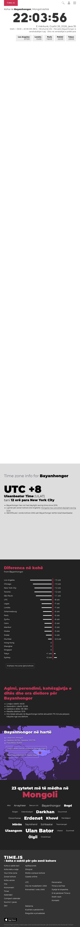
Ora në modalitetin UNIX (36, 886)
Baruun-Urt (33, 805)
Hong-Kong (9, 643)
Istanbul (7, 627)
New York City (10, 588)
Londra (38, 38)
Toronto (7, 592)
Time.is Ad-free (58, 886)
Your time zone (10, 873)
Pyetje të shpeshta (60, 889)
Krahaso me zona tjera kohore (20, 666)
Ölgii (32, 837)
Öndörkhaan (46, 837)
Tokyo (71, 38)
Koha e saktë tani (11, 866)
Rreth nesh (56, 897)
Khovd (52, 818)
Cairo (6, 623)
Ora (5, 884)
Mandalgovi (66, 818)
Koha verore (9, 880)
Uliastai (60, 831)
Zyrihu (7, 619)
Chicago (7, 584)
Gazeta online (31, 877)
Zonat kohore (10, 877)
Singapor (8, 650)
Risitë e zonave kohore (35, 873)
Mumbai (7, 639)
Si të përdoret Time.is (61, 893)
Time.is (11, 3)
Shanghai (8, 646)
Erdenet (33, 818)
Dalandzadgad (27, 812)
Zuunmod (70, 831)
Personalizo (57, 882)
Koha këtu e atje (11, 869)
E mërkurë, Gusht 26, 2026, (56, 26)
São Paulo (8, 596)
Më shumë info (45, 29)
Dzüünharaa (14, 818)
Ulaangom (13, 831)
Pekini (60, 38)
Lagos (6, 604)
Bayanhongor (51, 805)
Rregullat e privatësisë (35, 913)
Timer (6, 891)
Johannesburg (10, 611)
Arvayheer (20, 805)
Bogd (68, 805)
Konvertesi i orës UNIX (35, 889)
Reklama (29, 906)
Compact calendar (12, 898)
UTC (6, 600)
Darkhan (45, 811)
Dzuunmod (62, 812)
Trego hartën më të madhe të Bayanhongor (26, 748)
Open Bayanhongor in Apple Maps (22, 755)
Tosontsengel (61, 824)
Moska (7, 631)
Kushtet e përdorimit (34, 910)
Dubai (6, 635)
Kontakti (55, 900)
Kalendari (8, 895)
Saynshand (31, 824)
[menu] (74, 3)
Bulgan (15, 812)
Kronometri (9, 888)
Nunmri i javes (10, 902)
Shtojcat (28, 869)
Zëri (5, 906)
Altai (9, 805)
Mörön (17, 824)
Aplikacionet (30, 866)
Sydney (7, 657)
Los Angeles (24, 38)
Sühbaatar (47, 824)
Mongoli (40, 794)
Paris (49, 38)
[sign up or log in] (69, 4)
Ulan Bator (40, 831)
